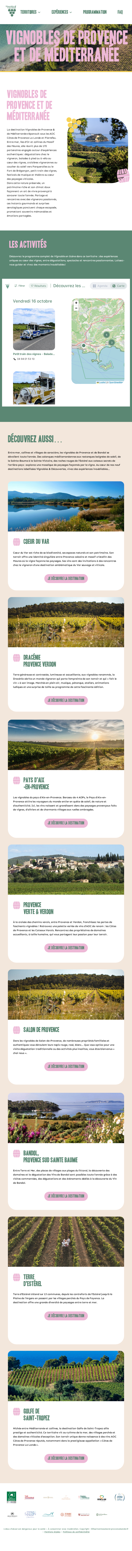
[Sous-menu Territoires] (39, 12)
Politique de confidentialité (76, 1532)
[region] (66, 1505)
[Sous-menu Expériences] (70, 12)
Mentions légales (52, 1532)
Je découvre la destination (66, 578)
